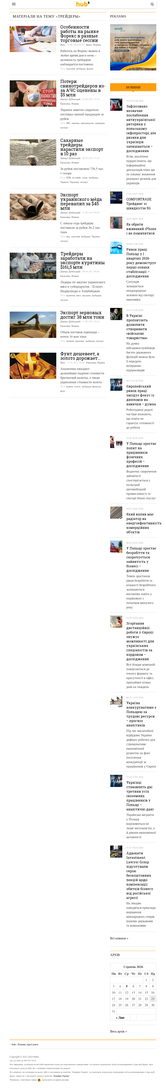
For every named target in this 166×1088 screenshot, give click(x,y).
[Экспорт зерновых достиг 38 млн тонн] (33, 325)
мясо (78, 295)
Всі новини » (119, 938)
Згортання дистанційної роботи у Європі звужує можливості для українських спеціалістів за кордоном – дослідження (140, 641)
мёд (68, 236)
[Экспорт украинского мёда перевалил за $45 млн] (33, 207)
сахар (84, 177)
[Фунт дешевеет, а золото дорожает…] (33, 366)
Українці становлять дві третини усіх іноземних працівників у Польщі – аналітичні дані (140, 795)
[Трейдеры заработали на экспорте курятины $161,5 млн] (33, 266)
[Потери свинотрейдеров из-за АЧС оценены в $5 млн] (33, 93)
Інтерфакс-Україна (61, 1075)
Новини (97, 44)
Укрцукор (74, 181)
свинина (75, 123)
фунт (62, 390)
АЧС (68, 123)
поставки (76, 177)
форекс (90, 68)
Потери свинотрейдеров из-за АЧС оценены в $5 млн (83, 88)
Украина (64, 181)
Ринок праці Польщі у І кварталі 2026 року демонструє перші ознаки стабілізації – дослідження (141, 262)
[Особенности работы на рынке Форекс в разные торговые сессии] (33, 39)
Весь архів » (118, 1031)
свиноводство (87, 123)
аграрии (70, 340)
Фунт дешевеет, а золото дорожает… (80, 356)
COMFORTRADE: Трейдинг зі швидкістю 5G (139, 203)
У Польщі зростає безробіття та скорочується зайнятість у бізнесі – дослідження (141, 559)
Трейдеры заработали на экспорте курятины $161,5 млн (82, 260)
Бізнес (89, 44)
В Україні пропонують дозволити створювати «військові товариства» (137, 326)
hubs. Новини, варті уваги (83, 4)
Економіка (65, 103)
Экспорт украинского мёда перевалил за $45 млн (81, 201)
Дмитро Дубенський (70, 99)
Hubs (62, 44)
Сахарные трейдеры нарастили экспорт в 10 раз (81, 146)
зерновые (79, 340)
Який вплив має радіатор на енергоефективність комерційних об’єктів (144, 523)
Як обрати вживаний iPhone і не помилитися (141, 228)
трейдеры (80, 68)
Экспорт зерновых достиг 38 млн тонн (82, 315)
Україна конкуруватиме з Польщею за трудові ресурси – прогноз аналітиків (141, 714)
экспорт (64, 127)
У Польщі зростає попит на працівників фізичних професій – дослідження (141, 454)
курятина (70, 295)
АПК (68, 177)
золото (77, 386)
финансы (96, 386)
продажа (86, 295)
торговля (70, 68)
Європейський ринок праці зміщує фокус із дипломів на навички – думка (141, 395)
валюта (69, 386)
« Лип (120, 1017)
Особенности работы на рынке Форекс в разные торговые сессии (79, 33)
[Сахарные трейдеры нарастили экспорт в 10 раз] (33, 152)
